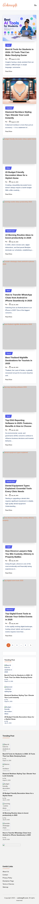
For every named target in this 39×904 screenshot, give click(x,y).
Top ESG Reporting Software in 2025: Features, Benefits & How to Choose (18, 423)
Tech (8, 45)
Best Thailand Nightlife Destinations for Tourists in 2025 (18, 360)
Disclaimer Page (8, 881)
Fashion (9, 108)
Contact (5, 875)
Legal (8, 547)
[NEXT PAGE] (30, 645)
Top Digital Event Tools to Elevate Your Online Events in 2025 (18, 616)
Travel (9, 353)
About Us (6, 871)
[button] (30, 645)
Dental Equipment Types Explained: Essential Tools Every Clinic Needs (18, 488)
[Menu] (35, 5)
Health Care (11, 231)
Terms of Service (8, 884)
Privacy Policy (7, 878)
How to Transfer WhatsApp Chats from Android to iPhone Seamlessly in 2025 (18, 298)
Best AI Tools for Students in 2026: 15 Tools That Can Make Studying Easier (19, 52)
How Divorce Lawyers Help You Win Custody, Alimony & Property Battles (19, 554)
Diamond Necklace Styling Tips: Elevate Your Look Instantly (18, 115)
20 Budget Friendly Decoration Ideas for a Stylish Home (16, 175)
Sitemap (5, 887)
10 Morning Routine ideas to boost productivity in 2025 (15, 814)
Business (10, 609)
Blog (8, 168)
